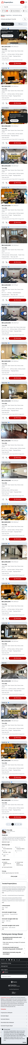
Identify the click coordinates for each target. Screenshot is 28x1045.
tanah (9, 890)
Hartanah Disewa (5, 1019)
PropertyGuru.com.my (5, 997)
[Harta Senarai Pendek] (25, 32)
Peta (21, 24)
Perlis (3, 907)
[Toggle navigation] (26, 2)
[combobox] (13, 6)
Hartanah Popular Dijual (7, 1025)
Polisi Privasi (21, 1034)
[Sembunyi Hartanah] (22, 32)
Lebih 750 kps (5, 927)
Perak (6, 907)
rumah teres (8, 888)
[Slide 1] (10, 82)
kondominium (15, 888)
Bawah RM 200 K (5, 914)
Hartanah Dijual (4, 1016)
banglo (4, 890)
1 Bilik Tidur (8, 920)
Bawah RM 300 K (13, 914)
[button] (3, 15)
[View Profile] (14, 28)
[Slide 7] (17, 397)
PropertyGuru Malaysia (6, 1012)
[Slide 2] (11, 82)
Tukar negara (4, 969)
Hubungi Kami (4, 966)
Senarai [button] (8, 24)
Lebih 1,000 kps (12, 927)
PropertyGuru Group (6, 963)
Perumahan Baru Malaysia (7, 1022)
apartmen (20, 888)
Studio (3, 920)
